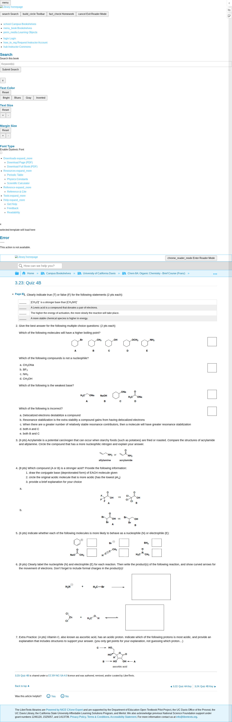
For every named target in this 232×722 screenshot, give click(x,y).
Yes (53, 696)
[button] (12, 208)
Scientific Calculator (18, 183)
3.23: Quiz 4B (22, 675)
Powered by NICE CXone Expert (64, 709)
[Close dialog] (2, 242)
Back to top (21, 686)
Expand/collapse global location (215, 272)
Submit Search (10, 69)
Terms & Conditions (98, 717)
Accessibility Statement (123, 717)
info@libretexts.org (186, 717)
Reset (5, 92)
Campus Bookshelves (58, 273)
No (67, 696)
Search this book (9, 58)
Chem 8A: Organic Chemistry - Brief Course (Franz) (156, 273)
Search (21, 266)
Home (31, 273)
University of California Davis (99, 273)
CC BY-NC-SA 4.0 (57, 675)
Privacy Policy (78, 717)
